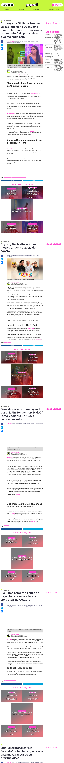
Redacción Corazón (15, 69)
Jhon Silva (14, 177)
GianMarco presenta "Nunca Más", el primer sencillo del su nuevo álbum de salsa (11, 393)
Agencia (24, 177)
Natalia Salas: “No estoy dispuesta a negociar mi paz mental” (32, 228)
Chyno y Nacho (7, 342)
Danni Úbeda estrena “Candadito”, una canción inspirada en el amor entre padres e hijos (33, 576)
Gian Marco (9, 423)
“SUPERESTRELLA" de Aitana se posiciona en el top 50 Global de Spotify (22, 210)
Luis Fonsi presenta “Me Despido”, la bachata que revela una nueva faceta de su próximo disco (22, 375)
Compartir (12, 180)
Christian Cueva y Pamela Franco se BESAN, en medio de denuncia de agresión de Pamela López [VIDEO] (58, 48)
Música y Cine (6, 241)
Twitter (33, 180)
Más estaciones (40, 0)
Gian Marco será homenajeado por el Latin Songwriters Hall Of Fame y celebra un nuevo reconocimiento (11, 358)
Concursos (36, 9)
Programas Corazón (54, 9)
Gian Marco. (18, 494)
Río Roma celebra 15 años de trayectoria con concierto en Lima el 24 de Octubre (32, 358)
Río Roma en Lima (13, 680)
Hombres (21, 9)
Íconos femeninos (7, 20)
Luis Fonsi (9, 762)
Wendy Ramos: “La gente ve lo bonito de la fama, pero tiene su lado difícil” (11, 228)
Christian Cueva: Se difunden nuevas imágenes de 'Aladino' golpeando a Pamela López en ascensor (58, 61)
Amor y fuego (19, 177)
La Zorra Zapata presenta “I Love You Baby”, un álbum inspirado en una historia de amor (11, 193)
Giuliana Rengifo (10, 41)
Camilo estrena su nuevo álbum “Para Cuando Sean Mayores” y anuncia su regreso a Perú (32, 392)
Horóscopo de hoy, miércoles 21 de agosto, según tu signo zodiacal (58, 55)
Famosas (7, 9)
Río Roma (9, 639)
